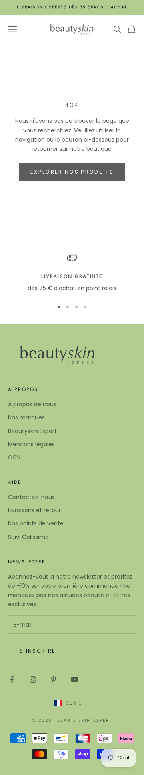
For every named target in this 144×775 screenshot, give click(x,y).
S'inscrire (38, 651)
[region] (72, 273)
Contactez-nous (31, 497)
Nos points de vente (36, 523)
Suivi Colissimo (28, 537)
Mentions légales (31, 444)
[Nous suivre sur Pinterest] (54, 679)
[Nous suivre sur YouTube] (74, 679)
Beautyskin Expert (32, 431)
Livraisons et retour (34, 510)
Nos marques (26, 417)
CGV (14, 457)
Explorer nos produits (72, 172)
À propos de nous (32, 404)
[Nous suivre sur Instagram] (33, 679)
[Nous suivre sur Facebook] (12, 679)
